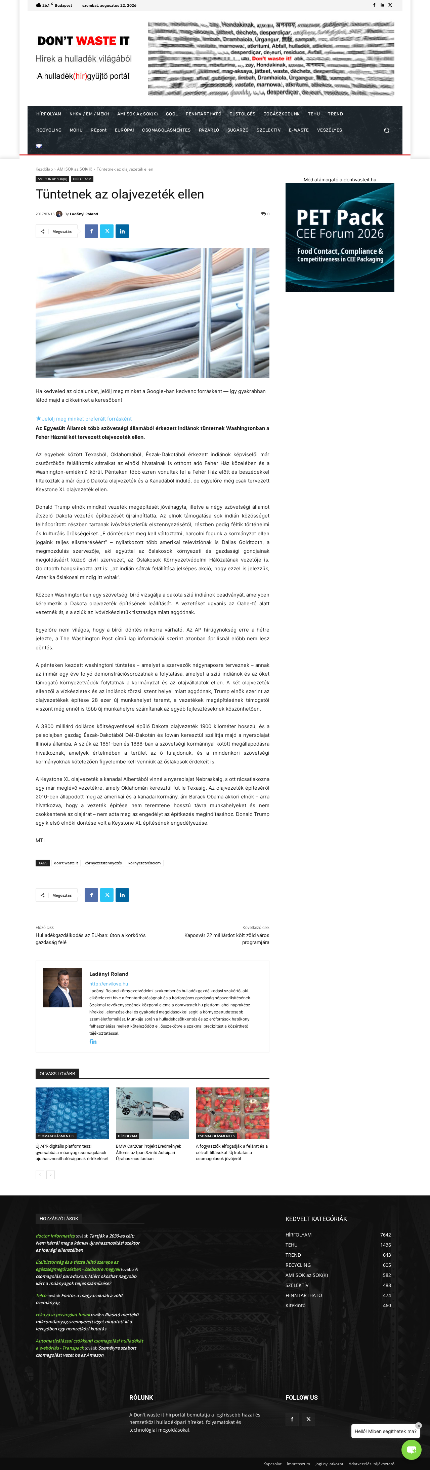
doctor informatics (55, 1236)
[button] (386, 130)
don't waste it (66, 862)
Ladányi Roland (84, 213)
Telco (41, 1295)
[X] (390, 5)
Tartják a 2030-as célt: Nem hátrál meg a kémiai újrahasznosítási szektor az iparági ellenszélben (88, 1243)
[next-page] (50, 1175)
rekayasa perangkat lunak (63, 1315)
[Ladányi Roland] (60, 214)
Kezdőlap (44, 169)
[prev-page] (40, 1175)
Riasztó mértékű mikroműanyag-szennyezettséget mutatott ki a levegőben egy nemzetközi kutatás (87, 1322)
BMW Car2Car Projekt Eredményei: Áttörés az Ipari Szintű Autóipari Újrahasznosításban (148, 1152)
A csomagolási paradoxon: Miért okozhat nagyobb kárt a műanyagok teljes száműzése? (87, 1276)
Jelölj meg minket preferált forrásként (84, 419)
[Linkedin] (382, 5)
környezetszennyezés (103, 862)
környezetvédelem (144, 862)
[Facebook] (374, 5)
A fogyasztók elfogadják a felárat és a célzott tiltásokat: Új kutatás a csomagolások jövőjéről (232, 1152)
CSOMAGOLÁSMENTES (56, 1136)
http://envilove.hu (108, 984)
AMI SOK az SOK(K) (74, 169)
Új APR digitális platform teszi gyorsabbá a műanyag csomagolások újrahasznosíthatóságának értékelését (72, 1152)
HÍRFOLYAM (82, 178)
